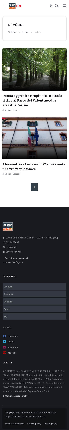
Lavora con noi (13, 251)
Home (13, 32)
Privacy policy (34, 423)
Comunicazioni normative (17, 396)
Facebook (13, 336)
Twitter (11, 341)
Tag (26, 32)
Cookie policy (50, 423)
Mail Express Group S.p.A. (32, 416)
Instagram (13, 347)
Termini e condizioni (15, 423)
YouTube (12, 352)
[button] (59, 6)
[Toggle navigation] (4, 5)
